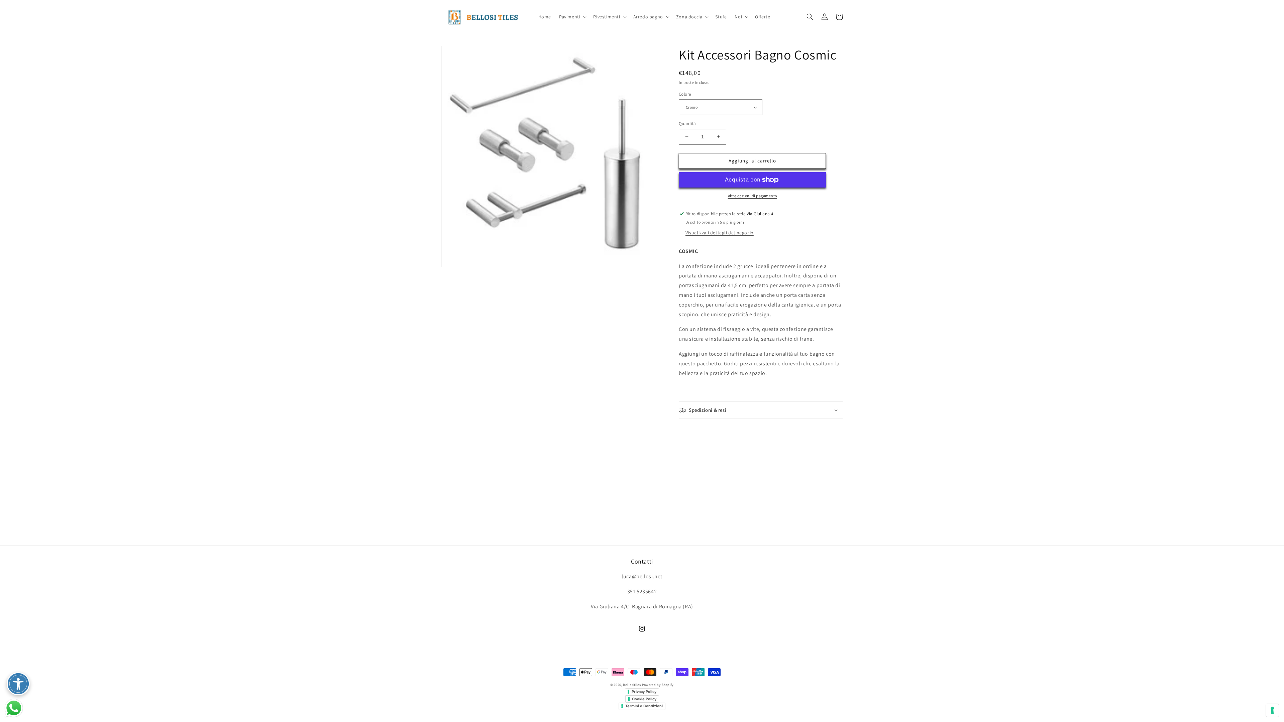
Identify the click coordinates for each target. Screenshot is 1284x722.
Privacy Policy (644, 691)
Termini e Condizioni (644, 706)
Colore (685, 94)
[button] (572, 17)
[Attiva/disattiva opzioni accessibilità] (18, 683)
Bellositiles (632, 685)
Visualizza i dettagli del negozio (719, 233)
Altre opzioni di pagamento (752, 195)
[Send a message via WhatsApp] (13, 708)
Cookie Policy (644, 699)
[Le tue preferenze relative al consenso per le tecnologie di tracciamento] (1272, 710)
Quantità (687, 123)
